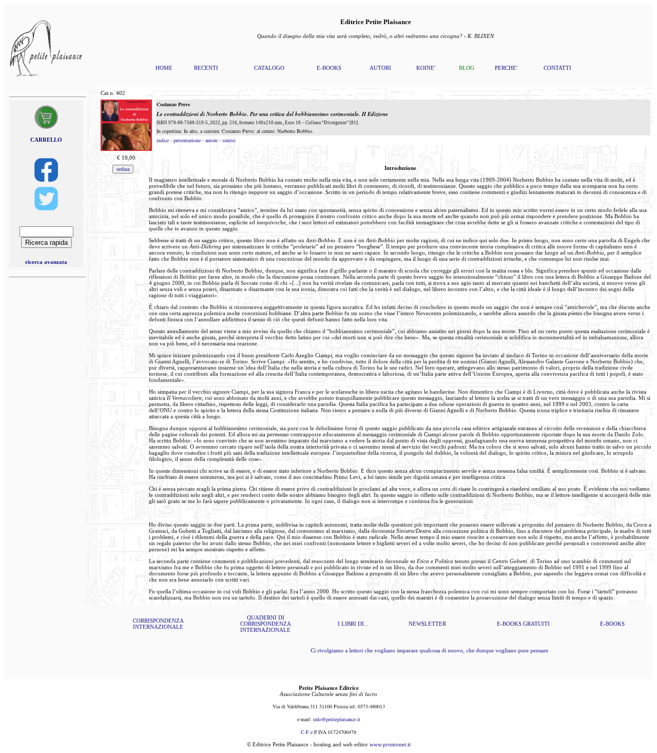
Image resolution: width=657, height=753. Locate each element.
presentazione (187, 140)
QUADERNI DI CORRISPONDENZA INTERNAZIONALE (265, 623)
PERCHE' (506, 68)
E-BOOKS (329, 68)
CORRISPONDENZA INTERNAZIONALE (158, 623)
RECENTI (206, 68)
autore (211, 140)
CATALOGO (269, 68)
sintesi (229, 140)
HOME (164, 68)
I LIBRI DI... (353, 624)
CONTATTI (557, 68)
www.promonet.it (390, 744)
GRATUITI (536, 624)
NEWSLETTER (427, 624)
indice (163, 140)
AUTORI (380, 68)
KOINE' (425, 68)
